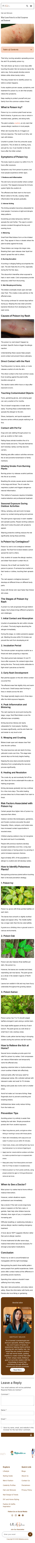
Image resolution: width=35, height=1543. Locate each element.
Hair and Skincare (6, 13)
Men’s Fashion (8, 1481)
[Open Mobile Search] (27, 6)
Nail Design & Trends (10, 1495)
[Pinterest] (22, 1515)
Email (3, 1419)
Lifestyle (6, 1471)
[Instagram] (16, 1515)
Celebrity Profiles (9, 1485)
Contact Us (26, 1481)
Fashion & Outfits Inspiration (9, 1505)
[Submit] (30, 1534)
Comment (5, 1394)
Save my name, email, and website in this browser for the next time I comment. (18, 1429)
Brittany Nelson (17, 1337)
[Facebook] (12, 1515)
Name (4, 1410)
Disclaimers (26, 1485)
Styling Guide (8, 1476)
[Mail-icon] (19, 1515)
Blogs (24, 1471)
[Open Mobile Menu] (31, 6)
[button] (31, 49)
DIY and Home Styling (11, 1499)
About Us (25, 1476)
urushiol (17, 123)
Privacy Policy (27, 1490)
